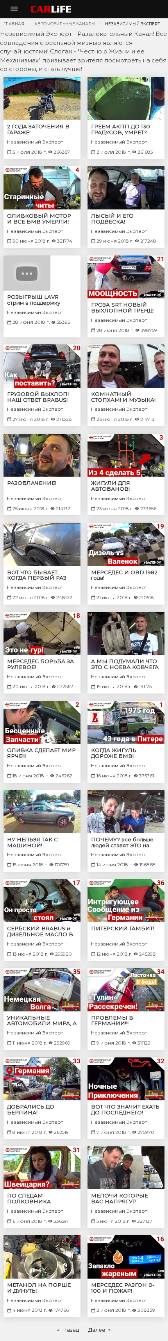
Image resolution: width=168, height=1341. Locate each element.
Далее (96, 1330)
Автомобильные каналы (64, 24)
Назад (70, 1330)
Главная (14, 24)
